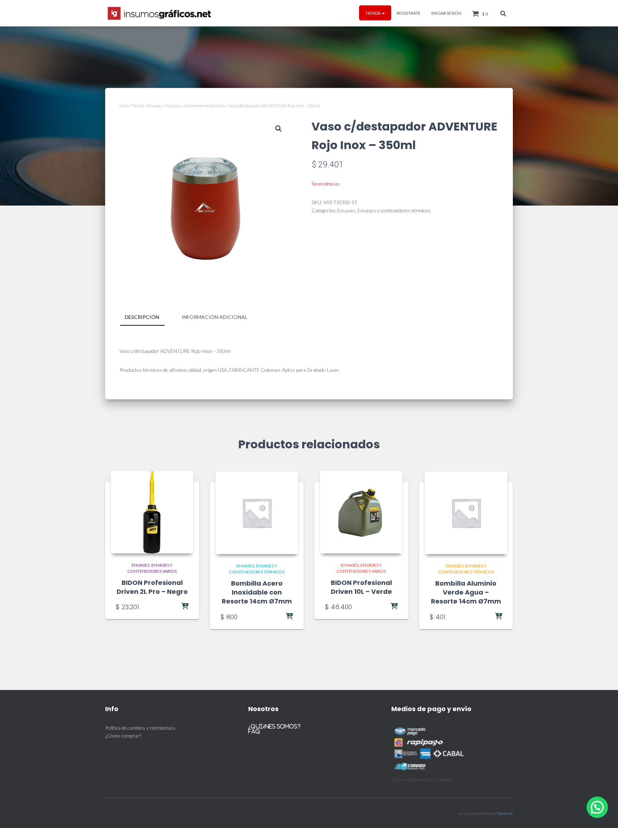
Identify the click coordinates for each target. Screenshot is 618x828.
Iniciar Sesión (446, 13)
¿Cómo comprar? (123, 736)
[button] (383, 13)
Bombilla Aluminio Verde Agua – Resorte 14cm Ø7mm (466, 592)
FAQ (254, 731)
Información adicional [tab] (214, 317)
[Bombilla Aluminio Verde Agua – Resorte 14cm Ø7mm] (466, 512)
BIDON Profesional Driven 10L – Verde (361, 587)
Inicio (124, 105)
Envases (154, 105)
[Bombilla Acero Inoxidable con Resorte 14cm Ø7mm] (256, 512)
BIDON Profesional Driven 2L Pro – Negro (152, 587)
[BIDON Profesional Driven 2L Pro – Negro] (152, 512)
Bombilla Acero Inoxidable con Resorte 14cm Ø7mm (257, 592)
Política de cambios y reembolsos (140, 728)
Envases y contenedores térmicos (195, 105)
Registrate (409, 13)
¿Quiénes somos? (274, 726)
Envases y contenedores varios (152, 568)
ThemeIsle (505, 813)
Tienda (373, 13)
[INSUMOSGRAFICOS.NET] (160, 13)
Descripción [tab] (142, 317)
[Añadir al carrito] (170, 606)
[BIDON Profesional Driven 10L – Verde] (361, 512)
